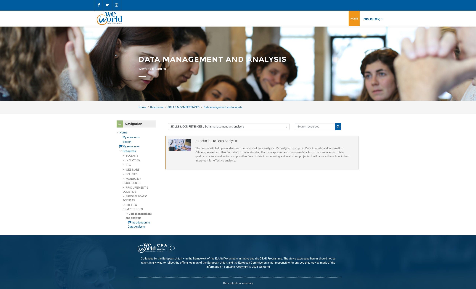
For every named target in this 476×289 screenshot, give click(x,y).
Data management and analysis (223, 107)
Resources (156, 107)
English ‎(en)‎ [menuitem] (372, 19)
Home (142, 107)
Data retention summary (238, 283)
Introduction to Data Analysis (215, 141)
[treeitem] (136, 179)
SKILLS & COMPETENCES (184, 107)
